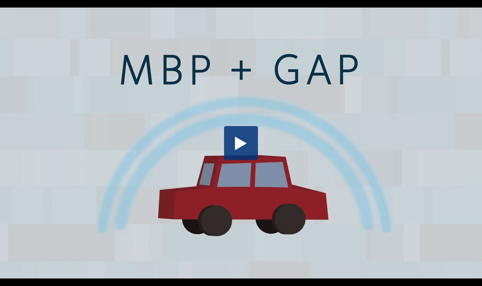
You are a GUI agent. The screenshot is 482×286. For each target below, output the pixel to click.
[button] (241, 143)
